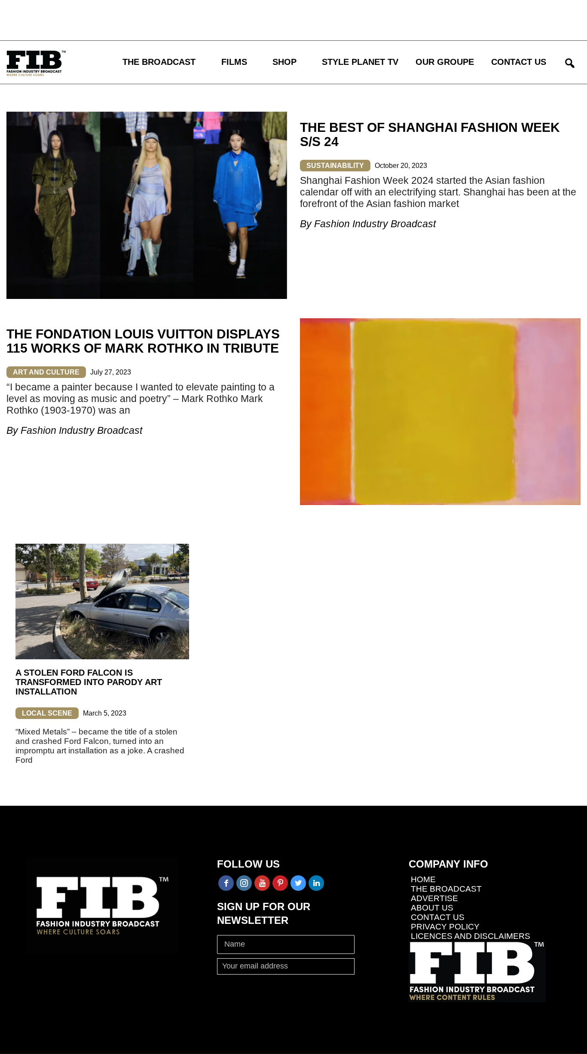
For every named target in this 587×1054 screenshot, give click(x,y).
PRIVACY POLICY (445, 926)
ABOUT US (432, 907)
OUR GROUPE (445, 62)
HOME (423, 879)
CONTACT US (518, 62)
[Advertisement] (251, 19)
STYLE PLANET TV (360, 62)
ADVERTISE (434, 898)
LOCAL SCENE (47, 713)
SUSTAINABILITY (335, 165)
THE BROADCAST (159, 62)
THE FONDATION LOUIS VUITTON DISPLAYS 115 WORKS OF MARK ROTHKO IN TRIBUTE (143, 341)
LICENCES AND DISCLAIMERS (470, 936)
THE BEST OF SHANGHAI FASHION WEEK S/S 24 (430, 134)
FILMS (234, 62)
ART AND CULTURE (46, 372)
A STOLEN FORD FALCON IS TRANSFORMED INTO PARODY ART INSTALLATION (88, 682)
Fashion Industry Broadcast (375, 223)
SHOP (284, 62)
